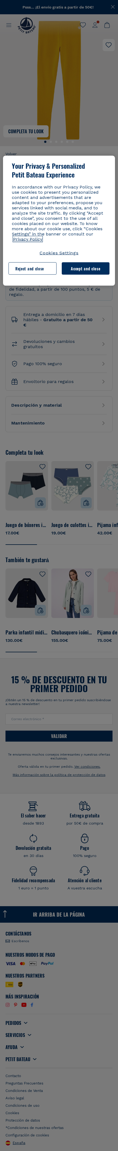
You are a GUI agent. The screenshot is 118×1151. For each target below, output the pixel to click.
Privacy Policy (27, 239)
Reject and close (29, 268)
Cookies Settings (59, 253)
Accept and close (85, 268)
